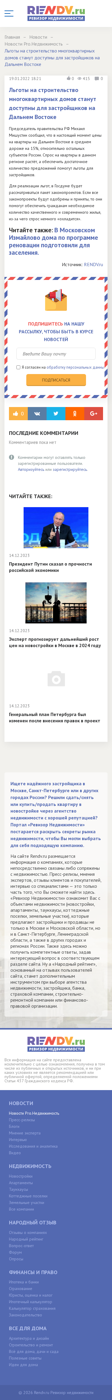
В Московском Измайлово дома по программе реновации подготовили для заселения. (53, 241)
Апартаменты (21, 1182)
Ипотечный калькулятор (30, 1301)
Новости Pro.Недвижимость (34, 1113)
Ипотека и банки (24, 1282)
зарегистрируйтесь (70, 469)
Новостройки (21, 1176)
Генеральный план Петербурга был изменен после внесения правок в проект (54, 717)
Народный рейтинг (26, 1239)
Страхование (20, 1288)
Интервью (18, 1139)
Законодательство (25, 1315)
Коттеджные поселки (28, 1196)
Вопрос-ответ (21, 1245)
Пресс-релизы (22, 1119)
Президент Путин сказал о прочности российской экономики (50, 567)
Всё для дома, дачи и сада (34, 1351)
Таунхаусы (18, 1189)
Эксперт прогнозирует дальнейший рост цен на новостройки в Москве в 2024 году (55, 642)
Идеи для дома (23, 1364)
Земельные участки (26, 1202)
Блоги (14, 1126)
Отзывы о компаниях (28, 1232)
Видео (15, 1152)
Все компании (21, 1209)
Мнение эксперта (25, 1133)
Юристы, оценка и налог (31, 1295)
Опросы (16, 1259)
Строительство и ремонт (31, 1345)
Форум (15, 1252)
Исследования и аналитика (33, 1146)
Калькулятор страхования (32, 1308)
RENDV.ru (93, 264)
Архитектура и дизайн (29, 1338)
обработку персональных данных (76, 367)
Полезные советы (25, 1358)
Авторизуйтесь (31, 469)
